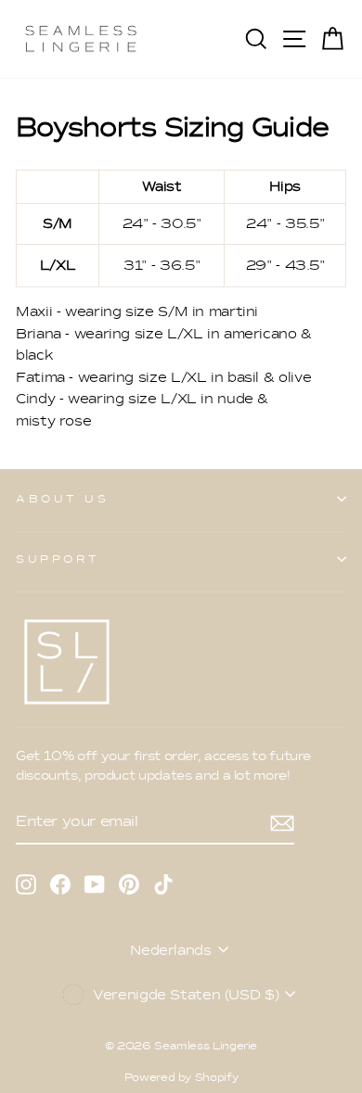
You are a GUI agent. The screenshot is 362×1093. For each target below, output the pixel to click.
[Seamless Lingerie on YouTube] (94, 883)
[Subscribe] (282, 822)
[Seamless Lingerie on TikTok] (163, 883)
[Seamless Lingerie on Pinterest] (129, 883)
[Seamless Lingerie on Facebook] (60, 883)
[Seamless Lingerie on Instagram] (26, 883)
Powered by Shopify (181, 1077)
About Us (62, 498)
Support (58, 559)
